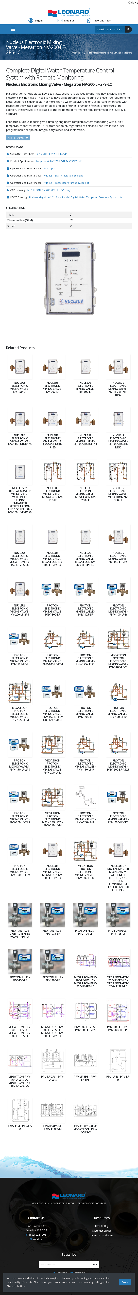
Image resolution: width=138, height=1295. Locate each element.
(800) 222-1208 (102, 20)
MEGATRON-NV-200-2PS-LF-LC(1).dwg (49, 190)
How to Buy (101, 1226)
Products (76, 52)
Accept (125, 1282)
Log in (39, 20)
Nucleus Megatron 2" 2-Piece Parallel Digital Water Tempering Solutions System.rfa (75, 197)
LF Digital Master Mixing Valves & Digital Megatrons (108, 52)
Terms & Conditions (102, 1235)
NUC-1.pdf (49, 168)
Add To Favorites (16, 137)
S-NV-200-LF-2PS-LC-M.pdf (52, 154)
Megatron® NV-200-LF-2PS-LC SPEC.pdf (58, 161)
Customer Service (101, 1230)
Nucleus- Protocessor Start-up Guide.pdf (66, 182)
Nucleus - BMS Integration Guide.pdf (64, 175)
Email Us (69, 20)
